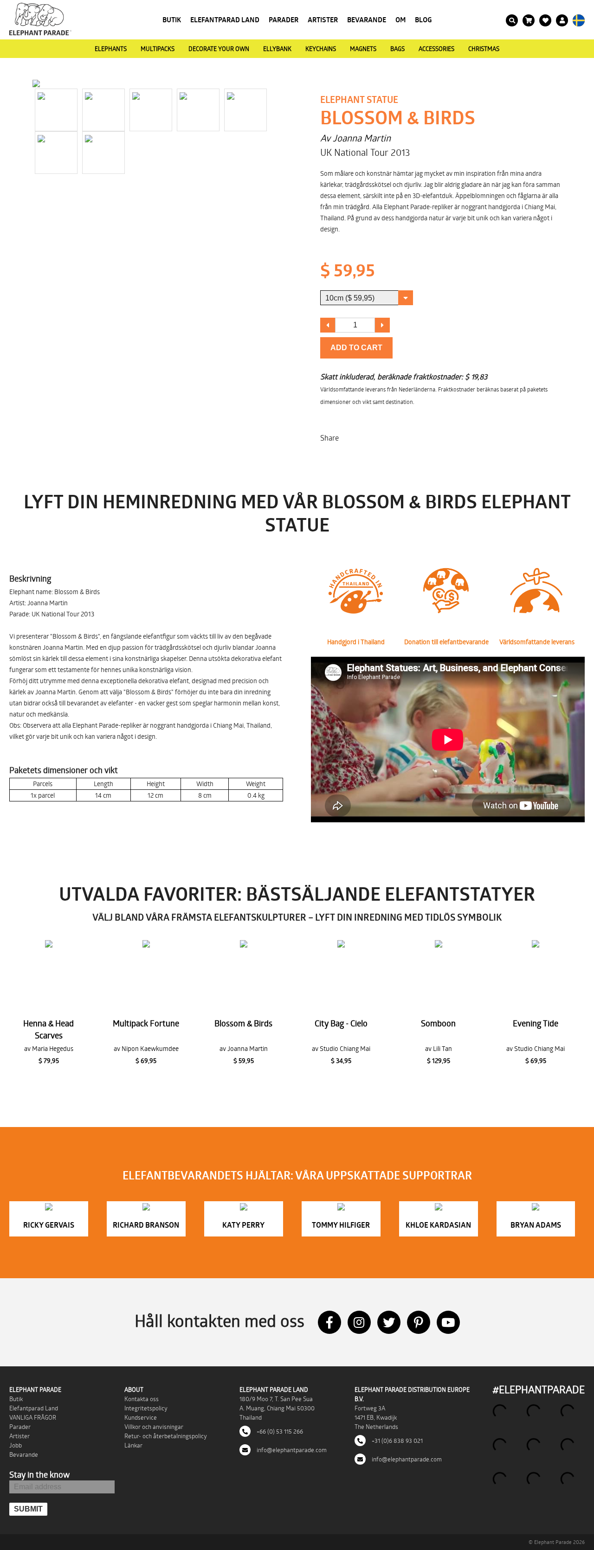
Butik (171, 20)
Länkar (133, 1445)
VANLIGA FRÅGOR (32, 1417)
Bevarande (366, 20)
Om (400, 20)
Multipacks (157, 49)
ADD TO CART (356, 348)
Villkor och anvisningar (153, 1426)
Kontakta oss (141, 1399)
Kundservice (140, 1417)
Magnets (363, 49)
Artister (323, 20)
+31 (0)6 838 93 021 (396, 1440)
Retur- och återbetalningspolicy (165, 1436)
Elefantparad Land (224, 20)
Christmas (483, 49)
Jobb (15, 1445)
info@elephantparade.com (291, 1450)
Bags (397, 49)
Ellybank (277, 49)
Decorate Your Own (218, 49)
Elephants (111, 49)
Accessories (436, 49)
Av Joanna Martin (355, 138)
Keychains (320, 49)
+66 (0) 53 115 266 (279, 1431)
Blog (423, 20)
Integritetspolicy (146, 1408)
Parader (283, 20)
